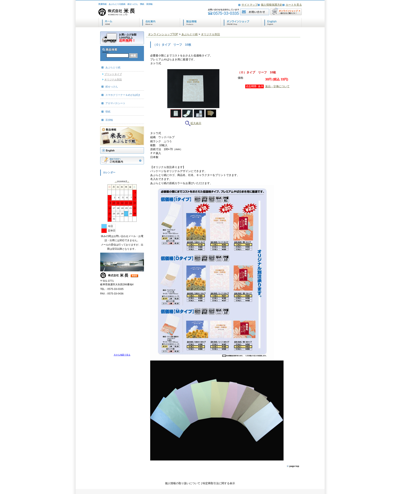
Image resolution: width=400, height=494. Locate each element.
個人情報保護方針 (271, 4)
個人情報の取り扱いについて (182, 483)
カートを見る (294, 4)
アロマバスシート (115, 103)
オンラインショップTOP (163, 34)
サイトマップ (249, 4)
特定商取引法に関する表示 (218, 483)
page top (294, 466)
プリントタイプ (113, 74)
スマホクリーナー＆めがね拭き (122, 95)
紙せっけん (111, 86)
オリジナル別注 (113, 79)
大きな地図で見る (122, 355)
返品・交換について (277, 86)
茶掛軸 (109, 120)
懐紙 (107, 111)
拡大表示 (195, 123)
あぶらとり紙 (112, 67)
